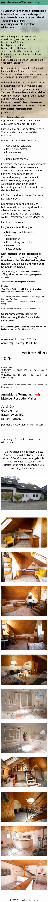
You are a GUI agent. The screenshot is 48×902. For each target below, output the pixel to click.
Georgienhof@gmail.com (29, 424)
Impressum (33, 900)
